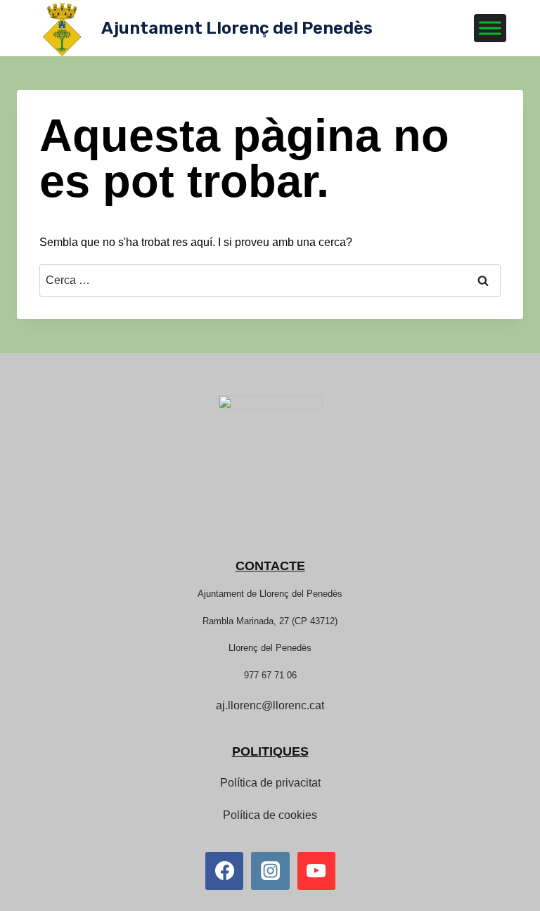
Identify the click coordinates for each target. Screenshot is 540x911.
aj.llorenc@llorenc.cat (270, 705)
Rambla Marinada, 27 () (270, 621)
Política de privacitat (270, 783)
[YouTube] (316, 871)
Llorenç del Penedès (270, 647)
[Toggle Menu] (490, 27)
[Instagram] (270, 871)
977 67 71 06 (270, 675)
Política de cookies (270, 815)
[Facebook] (224, 871)
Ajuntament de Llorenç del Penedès (270, 593)
